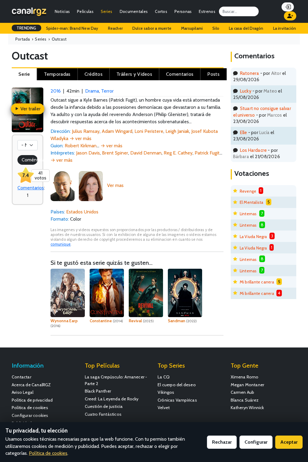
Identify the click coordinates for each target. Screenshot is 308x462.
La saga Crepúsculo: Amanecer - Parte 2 (116, 380)
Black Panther (98, 391)
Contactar (21, 377)
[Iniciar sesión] (288, 6)
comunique (61, 244)
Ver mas (115, 185)
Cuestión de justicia (104, 406)
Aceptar (288, 442)
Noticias (62, 11)
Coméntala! (30, 160)
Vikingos (166, 392)
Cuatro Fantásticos (103, 414)
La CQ (164, 377)
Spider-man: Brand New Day (72, 28)
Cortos (161, 11)
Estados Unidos (82, 212)
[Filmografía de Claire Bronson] (91, 185)
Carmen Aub (242, 392)
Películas (85, 11)
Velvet (164, 407)
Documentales (134, 11)
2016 (56, 91)
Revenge (248, 191)
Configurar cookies (30, 415)
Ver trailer (30, 109)
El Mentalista (251, 202)
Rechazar (222, 442)
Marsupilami (192, 28)
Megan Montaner (247, 384)
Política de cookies (30, 407)
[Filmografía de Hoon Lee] (63, 185)
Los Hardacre (253, 150)
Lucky (245, 91)
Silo (215, 28)
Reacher (115, 28)
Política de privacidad (32, 400)
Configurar (256, 442)
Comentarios (30, 188)
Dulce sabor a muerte (151, 28)
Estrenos (207, 11)
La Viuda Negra (253, 236)
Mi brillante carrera (257, 282)
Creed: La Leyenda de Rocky (112, 399)
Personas (183, 11)
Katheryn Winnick (247, 407)
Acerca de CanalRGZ (31, 384)
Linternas (248, 213)
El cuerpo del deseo (177, 384)
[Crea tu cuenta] (290, 15)
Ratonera (249, 73)
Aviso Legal (22, 392)
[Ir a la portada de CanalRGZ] (29, 11)
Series (106, 11)
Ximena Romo (245, 377)
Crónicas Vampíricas (177, 400)
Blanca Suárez (245, 400)
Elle (243, 132)
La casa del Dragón (246, 28)
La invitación (284, 28)
